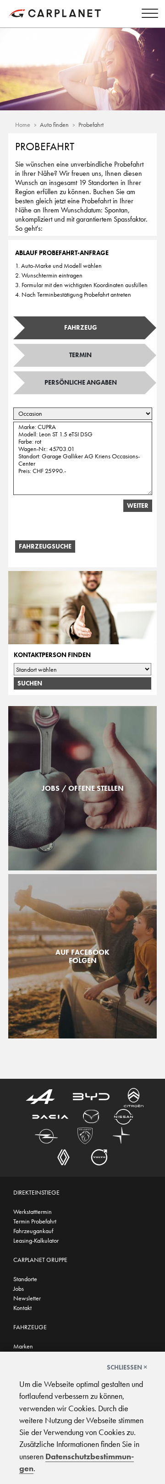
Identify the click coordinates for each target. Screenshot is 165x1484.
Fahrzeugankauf (33, 1231)
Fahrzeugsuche (45, 546)
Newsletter (27, 1298)
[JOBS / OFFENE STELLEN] (82, 865)
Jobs (18, 1288)
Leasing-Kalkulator (36, 1240)
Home (22, 124)
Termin (80, 355)
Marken (23, 1346)
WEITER (137, 505)
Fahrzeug (80, 327)
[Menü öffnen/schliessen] (147, 14)
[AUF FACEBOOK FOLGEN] (82, 1033)
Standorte (25, 1279)
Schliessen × (127, 1367)
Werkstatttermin (32, 1211)
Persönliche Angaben (80, 382)
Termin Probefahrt (34, 1221)
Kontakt (22, 1308)
